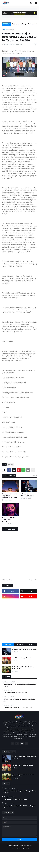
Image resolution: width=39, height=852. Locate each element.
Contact (26, 849)
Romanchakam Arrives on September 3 (18, 708)
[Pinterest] (19, 470)
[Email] (28, 470)
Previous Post (7, 580)
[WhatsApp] (23, 470)
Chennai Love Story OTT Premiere (24, 24)
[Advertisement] (19, 620)
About (19, 849)
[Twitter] (14, 470)
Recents (19, 644)
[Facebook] (9, 470)
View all (34, 476)
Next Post (32, 580)
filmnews (10, 30)
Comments (31, 644)
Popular (8, 644)
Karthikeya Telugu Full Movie (22, 658)
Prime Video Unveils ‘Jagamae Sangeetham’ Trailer (9, 496)
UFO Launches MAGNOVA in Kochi (27, 495)
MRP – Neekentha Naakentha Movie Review (23, 668)
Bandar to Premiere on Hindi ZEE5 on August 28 (9, 519)
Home (4, 30)
